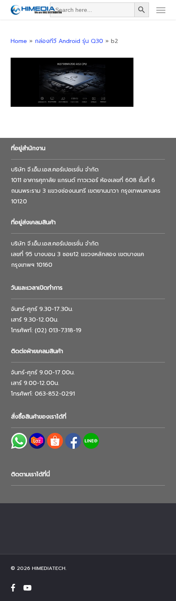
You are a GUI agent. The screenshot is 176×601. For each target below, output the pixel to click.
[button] (160, 10)
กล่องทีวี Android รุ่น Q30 (69, 41)
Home (19, 41)
